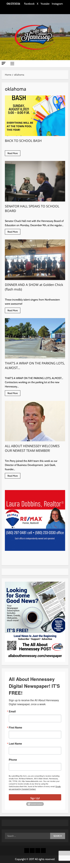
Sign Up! (35, 798)
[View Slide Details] (35, 520)
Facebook (29, 3)
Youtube (45, 3)
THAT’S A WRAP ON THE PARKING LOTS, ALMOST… (35, 338)
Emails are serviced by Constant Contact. (35, 787)
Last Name (15, 743)
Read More (13, 154)
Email (12, 711)
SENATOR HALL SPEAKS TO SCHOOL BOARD (35, 181)
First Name (15, 727)
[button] (4, 63)
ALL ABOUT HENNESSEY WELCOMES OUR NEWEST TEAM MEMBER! (35, 421)
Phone (13, 759)
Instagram (57, 3)
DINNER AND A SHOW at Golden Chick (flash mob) (35, 259)
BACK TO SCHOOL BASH (35, 115)
